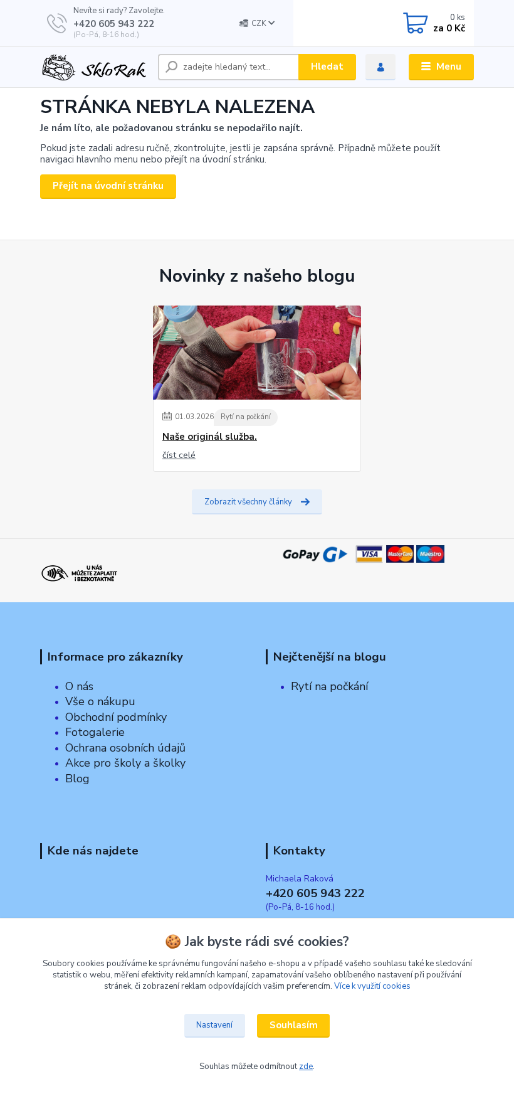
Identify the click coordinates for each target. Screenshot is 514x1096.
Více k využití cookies (372, 986)
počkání (347, 686)
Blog (77, 778)
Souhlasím (294, 1025)
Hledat (327, 66)
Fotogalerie (95, 732)
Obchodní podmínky (116, 717)
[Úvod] (94, 67)
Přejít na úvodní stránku (108, 185)
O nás (79, 686)
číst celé (179, 455)
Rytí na (309, 686)
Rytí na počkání (246, 417)
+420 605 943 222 (113, 24)
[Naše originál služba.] (257, 353)
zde (306, 1066)
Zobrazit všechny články (248, 502)
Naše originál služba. (209, 437)
